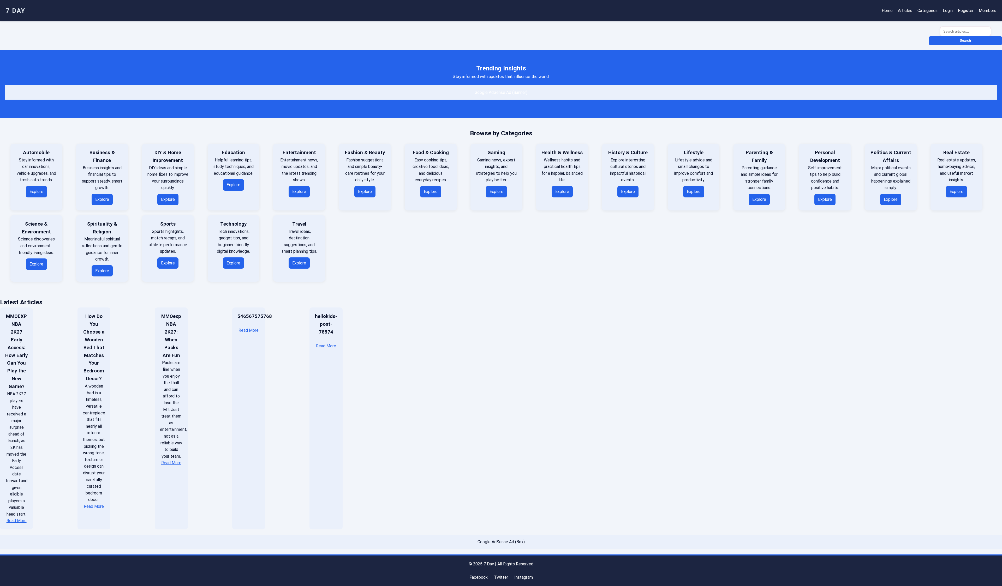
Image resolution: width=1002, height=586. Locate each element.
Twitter (501, 577)
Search (965, 41)
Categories (927, 10)
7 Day (15, 10)
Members (987, 10)
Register (966, 10)
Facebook (478, 577)
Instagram (523, 577)
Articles (905, 10)
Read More (17, 520)
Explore (36, 191)
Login (948, 10)
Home (887, 10)
